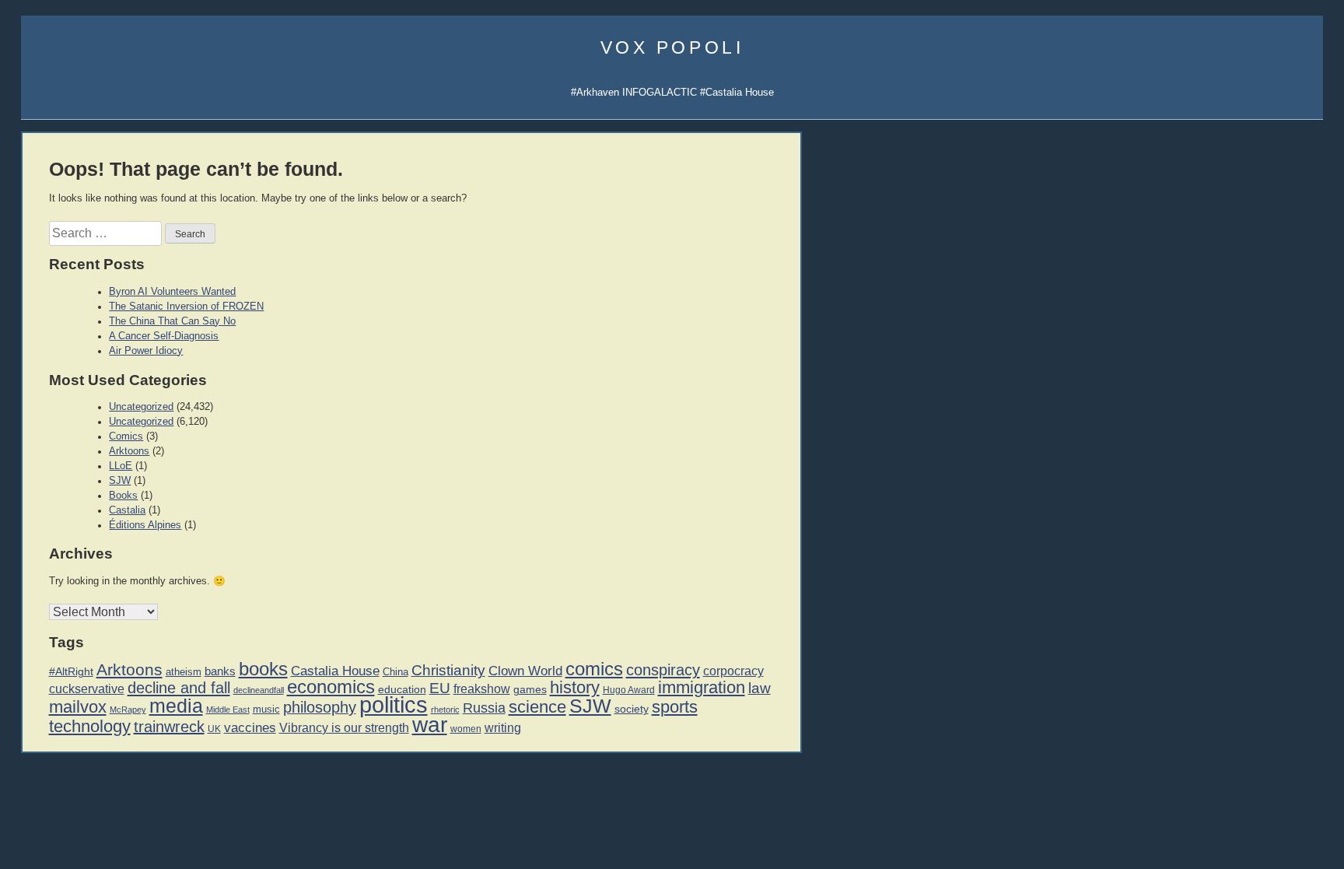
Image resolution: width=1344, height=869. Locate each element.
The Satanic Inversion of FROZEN (186, 306)
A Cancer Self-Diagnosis (164, 336)
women (465, 729)
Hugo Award (629, 690)
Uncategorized (141, 406)
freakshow (481, 689)
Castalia (127, 510)
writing (503, 727)
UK (214, 729)
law (759, 688)
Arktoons (129, 451)
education (402, 689)
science (537, 707)
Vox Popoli (672, 47)
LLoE (120, 466)
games (530, 690)
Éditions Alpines (145, 525)
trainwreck (169, 726)
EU (439, 688)
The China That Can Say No (172, 321)
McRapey (128, 709)
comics (594, 668)
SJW (120, 480)
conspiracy (663, 669)
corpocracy (733, 671)
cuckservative (86, 689)
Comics (126, 436)
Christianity (448, 669)
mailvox (78, 707)
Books (123, 495)
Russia (484, 708)
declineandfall (258, 690)
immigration (701, 687)
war (429, 724)
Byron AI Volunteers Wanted (172, 291)
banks (220, 671)
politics (393, 704)
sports (675, 707)
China (395, 672)
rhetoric (445, 709)
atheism (183, 672)
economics (331, 686)
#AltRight (71, 671)
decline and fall (179, 687)
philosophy (319, 707)
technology (90, 726)
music (266, 709)
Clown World (525, 670)
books (263, 668)
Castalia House (335, 670)
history (575, 687)
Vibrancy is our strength (344, 727)
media (176, 706)
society (631, 709)
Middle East (228, 709)
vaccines (250, 727)
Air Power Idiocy (146, 350)
